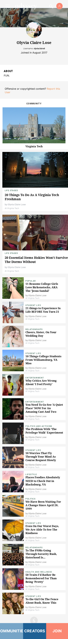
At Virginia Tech (12, 208)
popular (30, 281)
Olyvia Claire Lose (17, 204)
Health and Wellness (38, 572)
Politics (30, 499)
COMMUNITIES (11, 631)
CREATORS (34, 631)
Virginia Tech (34, 146)
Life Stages (11, 190)
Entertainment (34, 378)
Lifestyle (31, 474)
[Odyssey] (26, 6)
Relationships (34, 329)
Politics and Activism (38, 426)
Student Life (33, 305)
